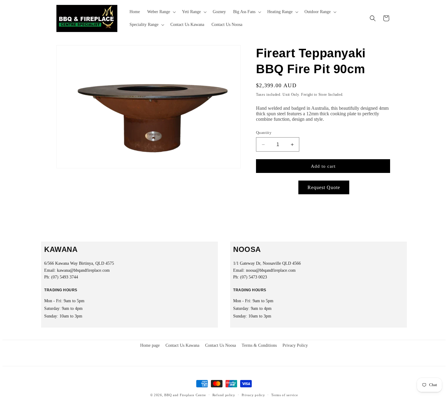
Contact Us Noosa (220, 345)
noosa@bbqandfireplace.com (271, 270)
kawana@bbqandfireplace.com (83, 270)
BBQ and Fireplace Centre (185, 395)
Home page (150, 345)
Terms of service (284, 395)
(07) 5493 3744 (64, 277)
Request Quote (324, 187)
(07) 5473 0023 (253, 277)
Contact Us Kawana (182, 345)
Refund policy (223, 395)
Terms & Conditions (259, 345)
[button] (161, 11)
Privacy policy (253, 395)
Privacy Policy (295, 345)
